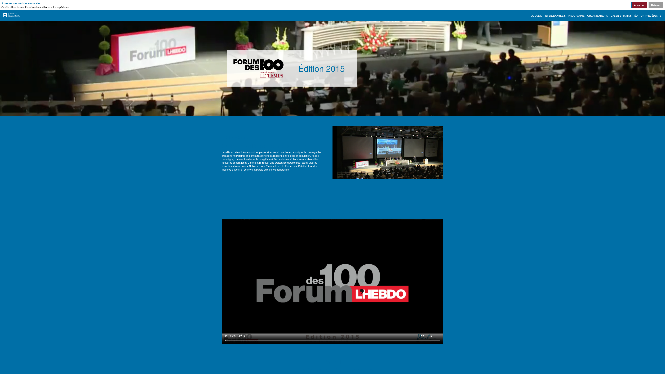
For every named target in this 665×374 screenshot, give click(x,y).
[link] (536, 15)
